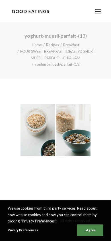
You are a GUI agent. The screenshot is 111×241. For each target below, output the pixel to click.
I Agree (90, 230)
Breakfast (71, 45)
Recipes (52, 45)
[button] (98, 11)
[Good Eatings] (30, 11)
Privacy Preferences (23, 230)
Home (37, 45)
